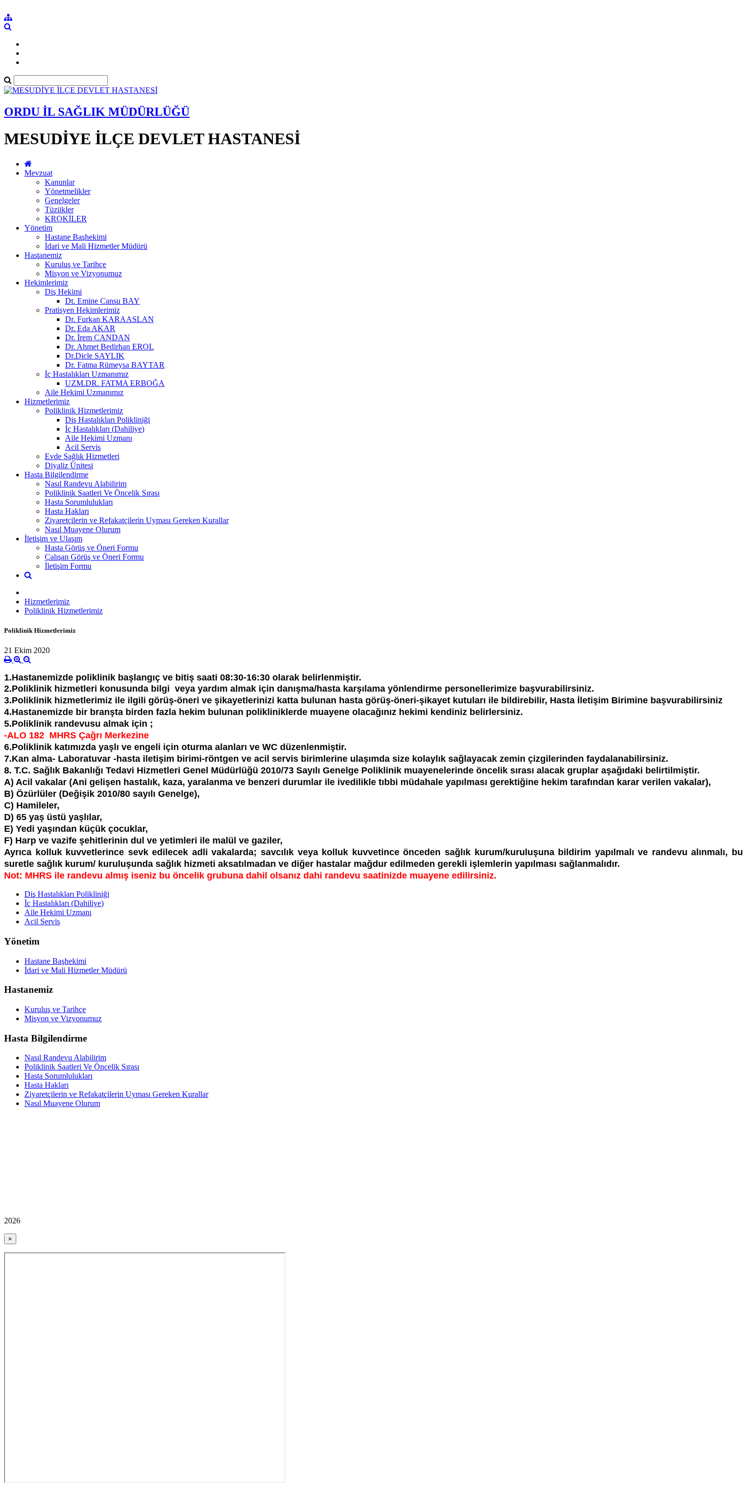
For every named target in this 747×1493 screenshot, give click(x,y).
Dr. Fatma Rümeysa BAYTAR (115, 365)
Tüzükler (59, 209)
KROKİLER (66, 218)
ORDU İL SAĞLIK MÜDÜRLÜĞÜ (97, 111)
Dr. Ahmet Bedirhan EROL (109, 346)
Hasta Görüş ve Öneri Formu (91, 547)
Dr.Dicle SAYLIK (94, 355)
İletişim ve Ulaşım (53, 538)
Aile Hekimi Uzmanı (98, 438)
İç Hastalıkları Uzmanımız (87, 374)
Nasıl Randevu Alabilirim (86, 483)
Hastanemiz (43, 255)
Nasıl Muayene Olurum (82, 529)
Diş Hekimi (63, 291)
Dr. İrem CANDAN (97, 337)
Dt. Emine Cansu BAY (102, 301)
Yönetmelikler (67, 191)
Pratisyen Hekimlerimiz (82, 310)
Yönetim (38, 227)
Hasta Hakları (67, 511)
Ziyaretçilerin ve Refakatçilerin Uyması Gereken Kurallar (137, 520)
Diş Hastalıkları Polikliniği (107, 419)
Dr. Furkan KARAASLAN (109, 319)
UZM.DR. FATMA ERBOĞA (115, 383)
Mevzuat (38, 173)
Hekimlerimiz (46, 282)
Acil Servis (83, 447)
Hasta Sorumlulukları (79, 502)
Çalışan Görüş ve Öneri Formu (94, 557)
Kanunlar (60, 182)
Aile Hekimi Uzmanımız (84, 392)
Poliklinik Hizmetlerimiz (84, 410)
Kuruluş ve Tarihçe (75, 264)
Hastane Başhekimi (76, 237)
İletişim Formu (68, 566)
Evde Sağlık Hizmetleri (82, 456)
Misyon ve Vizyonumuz (83, 273)
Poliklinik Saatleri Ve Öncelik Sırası (102, 493)
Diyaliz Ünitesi (69, 465)
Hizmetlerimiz (47, 401)
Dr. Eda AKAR (90, 328)
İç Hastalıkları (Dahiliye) (104, 429)
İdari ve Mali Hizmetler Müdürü (96, 246)
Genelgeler (62, 200)
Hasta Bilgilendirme (56, 474)
